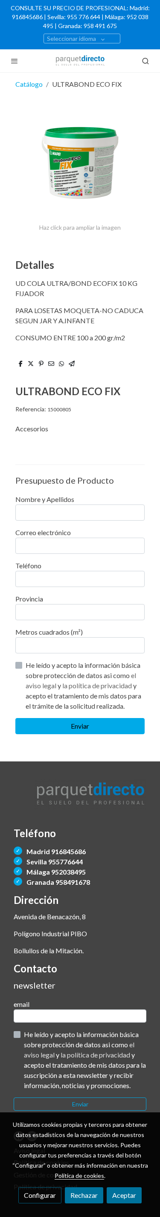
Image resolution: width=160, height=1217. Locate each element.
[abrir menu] (14, 61)
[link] (80, 61)
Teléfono (28, 565)
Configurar (40, 1195)
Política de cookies (79, 1175)
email (21, 1004)
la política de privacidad (97, 685)
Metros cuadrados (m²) (49, 632)
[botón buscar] (145, 61)
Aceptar (124, 1195)
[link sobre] (80, 799)
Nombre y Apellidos (44, 499)
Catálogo (29, 84)
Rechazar (84, 1195)
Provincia (29, 599)
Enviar (80, 726)
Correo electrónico (43, 532)
